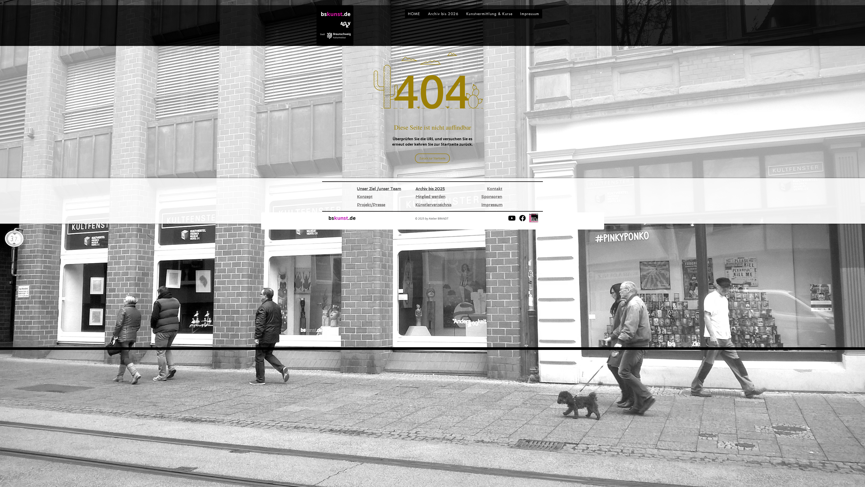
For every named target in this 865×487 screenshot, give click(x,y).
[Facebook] (522, 218)
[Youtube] (512, 218)
